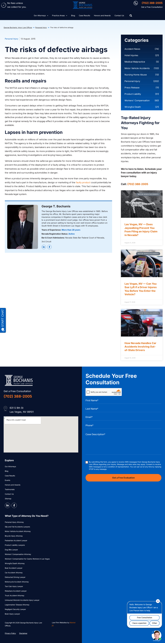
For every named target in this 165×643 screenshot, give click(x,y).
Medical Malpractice (135, 61)
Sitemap (8, 499)
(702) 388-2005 (152, 2)
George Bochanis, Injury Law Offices (18, 27)
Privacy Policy (10, 633)
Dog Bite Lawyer (11, 550)
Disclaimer (23, 633)
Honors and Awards (102, 15)
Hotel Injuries (131, 55)
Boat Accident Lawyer (13, 568)
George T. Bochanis (56, 206)
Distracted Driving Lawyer (15, 577)
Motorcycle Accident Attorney (17, 582)
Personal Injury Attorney (14, 522)
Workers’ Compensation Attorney (18, 554)
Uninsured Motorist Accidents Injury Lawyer (22, 600)
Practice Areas (58, 15)
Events (7, 480)
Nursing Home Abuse (136, 74)
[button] (130, 15)
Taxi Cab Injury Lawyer (14, 586)
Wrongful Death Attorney (15, 563)
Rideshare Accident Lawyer (16, 591)
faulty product (83, 182)
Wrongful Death (133, 107)
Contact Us (119, 15)
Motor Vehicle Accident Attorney (18, 531)
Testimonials (9, 489)
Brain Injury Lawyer (12, 614)
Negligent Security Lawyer (15, 609)
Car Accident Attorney (14, 573)
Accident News (132, 49)
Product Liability (133, 94)
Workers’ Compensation (137, 100)
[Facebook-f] (49, 247)
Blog (73, 15)
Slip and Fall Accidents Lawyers (17, 527)
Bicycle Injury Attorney (14, 536)
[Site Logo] (82, 5)
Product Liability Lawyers (15, 545)
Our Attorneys (40, 15)
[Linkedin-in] (44, 247)
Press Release (132, 87)
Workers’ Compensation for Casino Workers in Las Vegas (27, 559)
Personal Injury (41, 27)
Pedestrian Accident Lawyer (16, 540)
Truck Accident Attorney (14, 595)
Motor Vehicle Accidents (137, 68)
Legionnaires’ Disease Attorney (17, 605)
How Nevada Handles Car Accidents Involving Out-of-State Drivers (140, 347)
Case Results (84, 15)
